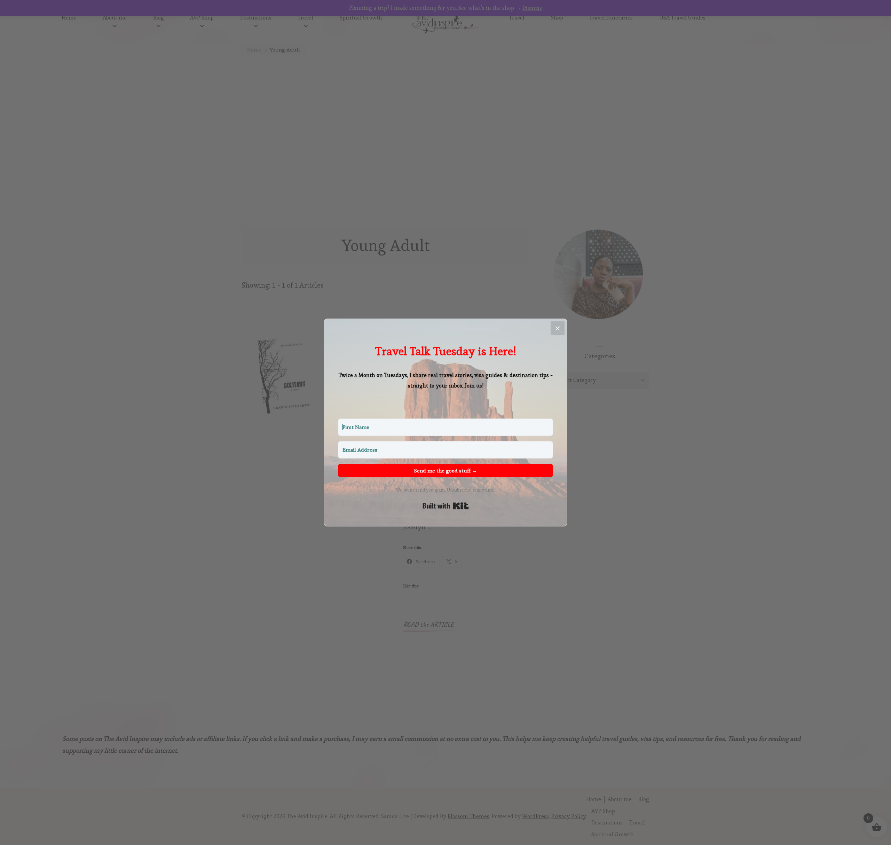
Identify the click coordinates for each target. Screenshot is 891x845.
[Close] (558, 328)
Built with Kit (446, 506)
